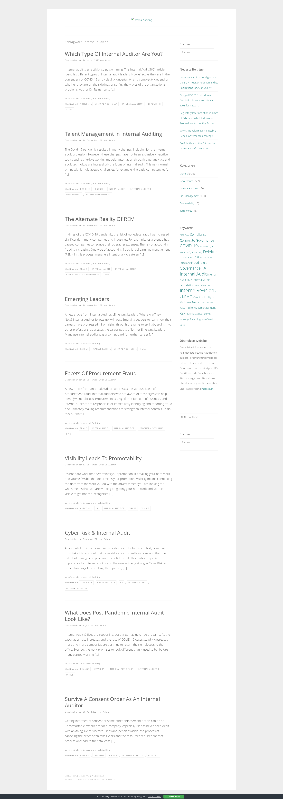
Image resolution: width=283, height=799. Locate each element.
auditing (85, 508)
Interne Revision (197, 290)
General (87, 98)
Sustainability (187, 203)
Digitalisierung (187, 257)
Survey (207, 313)
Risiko (189, 307)
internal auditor (132, 103)
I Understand (173, 796)
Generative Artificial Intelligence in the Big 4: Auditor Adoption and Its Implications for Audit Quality (199, 82)
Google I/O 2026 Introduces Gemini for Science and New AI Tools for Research (197, 100)
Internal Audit (101, 269)
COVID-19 (85, 189)
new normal (73, 194)
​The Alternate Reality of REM (100, 218)
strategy (153, 755)
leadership (154, 103)
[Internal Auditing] (141, 19)
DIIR (197, 257)
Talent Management (98, 194)
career (84, 349)
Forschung (185, 262)
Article (84, 103)
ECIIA (202, 257)
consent (99, 755)
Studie (200, 314)
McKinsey (185, 302)
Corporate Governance (197, 240)
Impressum (207, 388)
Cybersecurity (195, 252)
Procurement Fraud (152, 428)
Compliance (198, 234)
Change (84, 669)
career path (100, 349)
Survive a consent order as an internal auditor (112, 702)
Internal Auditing (101, 98)
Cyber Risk (86, 582)
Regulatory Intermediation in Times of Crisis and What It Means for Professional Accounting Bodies (199, 118)
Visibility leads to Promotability (103, 458)
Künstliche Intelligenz (203, 297)
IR (216, 291)
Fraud (83, 269)
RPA (188, 313)
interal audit (117, 189)
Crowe (113, 755)
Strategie (194, 314)
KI (180, 297)
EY (211, 257)
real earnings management (82, 274)
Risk (68, 434)
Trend (204, 319)
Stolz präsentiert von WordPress (85, 776)
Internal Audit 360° (105, 103)
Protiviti (196, 302)
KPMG (187, 296)
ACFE (182, 235)
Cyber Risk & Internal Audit (97, 532)
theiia (142, 349)
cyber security (106, 582)
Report (210, 302)
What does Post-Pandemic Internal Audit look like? (114, 615)
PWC (204, 302)
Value (133, 508)
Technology (186, 210)
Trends (210, 319)
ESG (207, 257)
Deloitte (210, 251)
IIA (97, 508)
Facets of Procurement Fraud (101, 373)
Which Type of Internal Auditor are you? (114, 53)
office (70, 674)
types (69, 109)
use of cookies (154, 796)
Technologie (184, 319)
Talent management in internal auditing (113, 133)
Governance (186, 181)
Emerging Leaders (87, 298)
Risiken (182, 308)
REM (106, 274)
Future (99, 189)
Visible (145, 508)
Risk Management (189, 195)
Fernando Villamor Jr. (102, 779)
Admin (108, 60)
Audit (187, 235)
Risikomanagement (204, 307)
